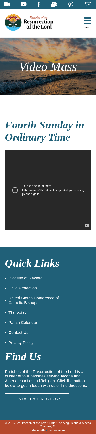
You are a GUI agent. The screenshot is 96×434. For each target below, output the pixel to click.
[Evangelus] (87, 4)
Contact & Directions (37, 399)
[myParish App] (70, 4)
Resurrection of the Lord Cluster (35, 423)
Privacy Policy (20, 342)
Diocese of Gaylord (25, 278)
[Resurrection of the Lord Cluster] (33, 23)
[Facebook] (39, 4)
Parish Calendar (22, 322)
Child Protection (22, 288)
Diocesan (59, 430)
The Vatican (19, 312)
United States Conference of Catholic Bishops (33, 300)
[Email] (54, 4)
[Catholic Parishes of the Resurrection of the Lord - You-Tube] (24, 4)
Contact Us (18, 332)
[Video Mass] (7, 4)
